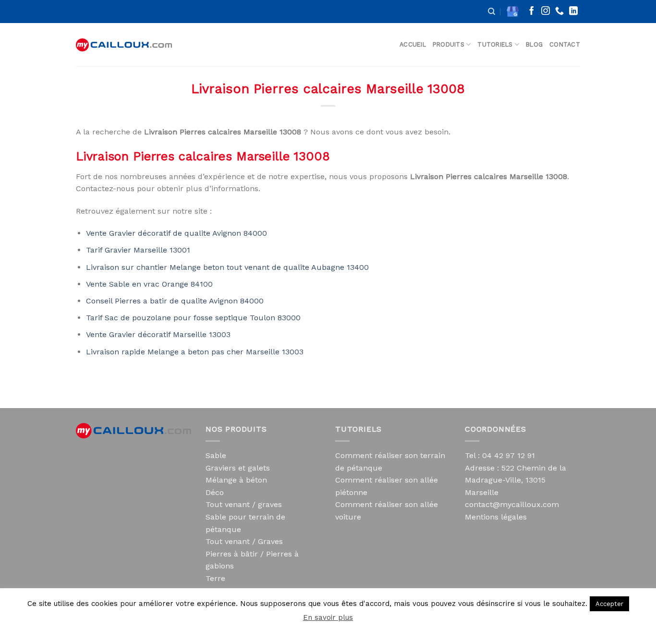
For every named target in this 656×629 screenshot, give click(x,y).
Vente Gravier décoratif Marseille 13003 (158, 334)
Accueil (413, 44)
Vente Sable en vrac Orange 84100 (149, 284)
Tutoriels (494, 44)
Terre (215, 578)
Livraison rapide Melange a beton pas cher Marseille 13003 (195, 351)
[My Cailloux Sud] (124, 44)
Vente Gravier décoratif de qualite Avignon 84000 (176, 233)
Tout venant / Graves (244, 541)
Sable (216, 455)
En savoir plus (328, 617)
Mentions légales (496, 516)
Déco (215, 492)
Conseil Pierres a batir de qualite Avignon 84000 (175, 300)
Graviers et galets (238, 467)
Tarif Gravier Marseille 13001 (138, 249)
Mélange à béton (236, 479)
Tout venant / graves (244, 504)
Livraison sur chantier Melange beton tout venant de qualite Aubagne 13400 (227, 267)
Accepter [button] (609, 603)
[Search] (491, 11)
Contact (564, 44)
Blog (534, 44)
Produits (448, 44)
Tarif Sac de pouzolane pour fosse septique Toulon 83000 (193, 317)
